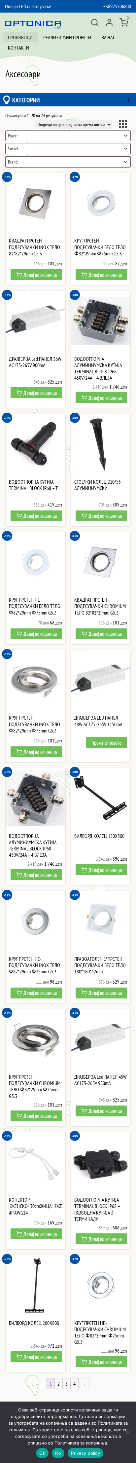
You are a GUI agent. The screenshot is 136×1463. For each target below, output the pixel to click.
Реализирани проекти (67, 37)
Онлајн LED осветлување (28, 6)
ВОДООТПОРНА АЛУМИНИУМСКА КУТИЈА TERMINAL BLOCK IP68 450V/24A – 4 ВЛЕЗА (98, 368)
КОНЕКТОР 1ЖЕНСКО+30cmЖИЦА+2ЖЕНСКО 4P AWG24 (35, 1206)
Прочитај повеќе (106, 742)
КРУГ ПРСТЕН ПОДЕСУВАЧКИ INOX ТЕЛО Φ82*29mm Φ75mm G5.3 (34, 724)
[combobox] (68, 135)
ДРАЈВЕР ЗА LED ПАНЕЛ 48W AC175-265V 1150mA (98, 721)
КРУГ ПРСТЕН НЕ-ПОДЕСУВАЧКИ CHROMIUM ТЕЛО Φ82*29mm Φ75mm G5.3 (100, 1332)
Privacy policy (85, 1453)
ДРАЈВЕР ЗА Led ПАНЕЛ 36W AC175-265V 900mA (35, 362)
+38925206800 (117, 6)
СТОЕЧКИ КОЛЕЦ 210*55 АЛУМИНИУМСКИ (97, 485)
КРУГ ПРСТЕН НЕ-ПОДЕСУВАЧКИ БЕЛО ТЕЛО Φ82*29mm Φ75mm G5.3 (34, 606)
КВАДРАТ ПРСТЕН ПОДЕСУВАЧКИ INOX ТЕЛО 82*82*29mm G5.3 (34, 247)
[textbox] (68, 136)
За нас (108, 37)
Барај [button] (94, 22)
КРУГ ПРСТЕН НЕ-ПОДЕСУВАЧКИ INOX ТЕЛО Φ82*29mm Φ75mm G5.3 (34, 965)
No (58, 1453)
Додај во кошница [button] (40, 275)
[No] (127, 1432)
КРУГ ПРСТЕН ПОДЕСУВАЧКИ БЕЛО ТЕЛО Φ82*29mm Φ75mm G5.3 (100, 247)
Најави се (109, 22)
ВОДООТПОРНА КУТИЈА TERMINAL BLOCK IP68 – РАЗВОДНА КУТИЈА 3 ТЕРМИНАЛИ (97, 1209)
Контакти (18, 47)
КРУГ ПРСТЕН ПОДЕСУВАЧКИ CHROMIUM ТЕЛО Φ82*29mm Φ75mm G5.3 (34, 1086)
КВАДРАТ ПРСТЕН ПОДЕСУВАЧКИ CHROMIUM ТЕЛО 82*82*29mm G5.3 (100, 606)
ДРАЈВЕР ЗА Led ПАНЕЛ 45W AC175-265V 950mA (100, 1080)
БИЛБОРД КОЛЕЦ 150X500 (99, 836)
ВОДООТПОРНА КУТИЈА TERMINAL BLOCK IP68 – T (33, 485)
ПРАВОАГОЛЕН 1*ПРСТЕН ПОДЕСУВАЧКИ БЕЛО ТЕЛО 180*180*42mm (100, 965)
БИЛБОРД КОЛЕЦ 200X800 (34, 1323)
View (124, 125)
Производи (20, 37)
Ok (42, 1453)
